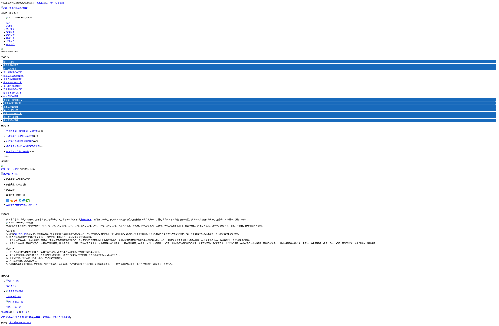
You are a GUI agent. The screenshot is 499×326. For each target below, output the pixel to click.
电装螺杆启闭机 (10, 117)
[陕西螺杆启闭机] (9, 174)
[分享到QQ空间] (12, 200)
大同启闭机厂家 (13, 307)
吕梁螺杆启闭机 (13, 297)
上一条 (15, 312)
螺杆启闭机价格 (10, 110)
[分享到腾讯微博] (20, 200)
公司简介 (10, 41)
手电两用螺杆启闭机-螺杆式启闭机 (22, 131)
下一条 (24, 312)
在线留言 (41, 3)
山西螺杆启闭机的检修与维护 (19, 141)
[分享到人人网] (24, 200)
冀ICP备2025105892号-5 (20, 322)
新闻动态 (10, 38)
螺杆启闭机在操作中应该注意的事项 (23, 146)
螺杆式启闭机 (9, 69)
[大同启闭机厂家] (14, 302)
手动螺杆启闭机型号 (12, 100)
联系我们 (59, 3)
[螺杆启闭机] (12, 281)
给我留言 (10, 35)
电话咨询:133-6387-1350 (26, 205)
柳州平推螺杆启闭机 (12, 93)
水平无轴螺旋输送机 (12, 79)
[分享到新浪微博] (16, 200)
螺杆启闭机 (8, 62)
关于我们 (50, 3)
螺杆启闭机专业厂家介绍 (17, 151)
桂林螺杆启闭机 (10, 96)
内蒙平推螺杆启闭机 (12, 82)
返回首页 (6, 312)
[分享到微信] (28, 200)
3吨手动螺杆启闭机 (12, 103)
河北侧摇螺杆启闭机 (12, 72)
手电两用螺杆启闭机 (12, 113)
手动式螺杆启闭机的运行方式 (19, 136)
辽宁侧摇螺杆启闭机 (12, 89)
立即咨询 (10, 205)
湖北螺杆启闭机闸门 (12, 86)
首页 (8, 23)
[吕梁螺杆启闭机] (14, 291)
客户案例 (10, 29)
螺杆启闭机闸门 (10, 65)
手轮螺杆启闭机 (10, 120)
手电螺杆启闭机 (10, 107)
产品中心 (10, 26)
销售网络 (10, 32)
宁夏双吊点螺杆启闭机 (13, 76)
